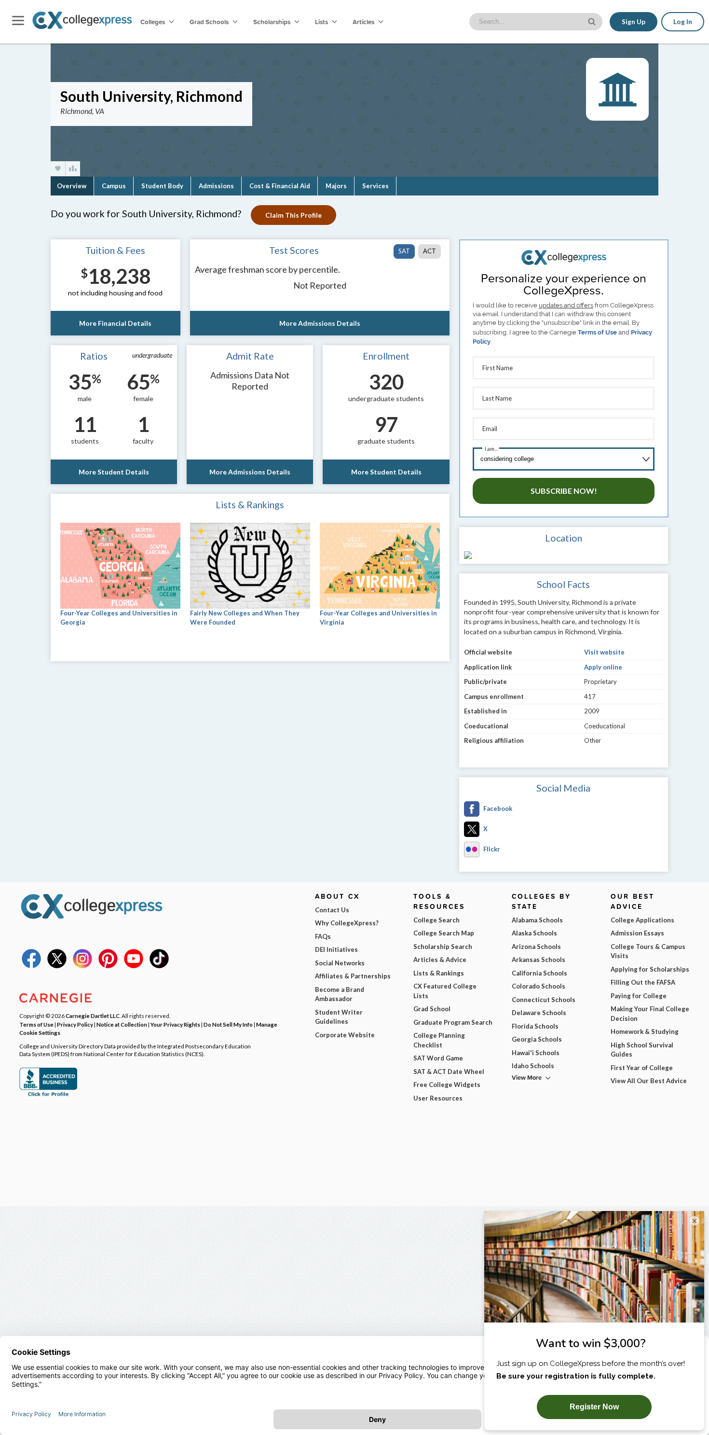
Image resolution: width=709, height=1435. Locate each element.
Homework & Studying (645, 1031)
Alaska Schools (534, 933)
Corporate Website (345, 1035)
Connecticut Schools (543, 999)
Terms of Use (597, 332)
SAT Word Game (438, 1058)
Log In (682, 22)
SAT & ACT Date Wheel (448, 1071)
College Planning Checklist (439, 1040)
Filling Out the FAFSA (643, 982)
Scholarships (272, 22)
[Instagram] (82, 966)
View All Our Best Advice (649, 1081)
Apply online (603, 667)
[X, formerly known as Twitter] (57, 966)
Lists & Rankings (438, 973)
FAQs (323, 936)
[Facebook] (31, 966)
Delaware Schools (539, 1013)
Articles (364, 22)
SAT (404, 251)
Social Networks (340, 963)
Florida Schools (535, 1026)
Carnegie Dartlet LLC (93, 1015)
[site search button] (593, 21)
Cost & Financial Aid (279, 186)
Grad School (431, 1009)
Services (375, 186)
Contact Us (332, 910)
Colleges (152, 22)
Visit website (604, 652)
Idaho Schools (533, 1066)
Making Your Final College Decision (650, 1013)
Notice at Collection (121, 1024)
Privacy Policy (75, 1024)
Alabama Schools (537, 920)
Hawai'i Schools (535, 1053)
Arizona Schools (536, 946)
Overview (71, 186)
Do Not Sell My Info (228, 1024)
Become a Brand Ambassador (339, 994)
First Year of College (642, 1068)
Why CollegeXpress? (347, 923)
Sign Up (633, 22)
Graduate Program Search (452, 1022)
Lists (322, 22)
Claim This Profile (293, 215)
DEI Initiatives (336, 949)
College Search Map (443, 933)
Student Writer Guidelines (339, 1017)
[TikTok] (159, 966)
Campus (114, 186)
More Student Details (114, 472)
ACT (429, 251)
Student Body (162, 186)
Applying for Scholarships (650, 969)
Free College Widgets (446, 1084)
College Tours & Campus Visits (648, 951)
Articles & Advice (439, 959)
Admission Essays (637, 933)
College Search (436, 920)
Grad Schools (210, 22)
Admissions (216, 186)
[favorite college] (58, 168)
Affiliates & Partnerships (353, 976)
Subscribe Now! (564, 490)
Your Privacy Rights (175, 1024)
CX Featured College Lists (445, 991)
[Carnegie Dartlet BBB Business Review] (48, 1095)
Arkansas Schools (538, 959)
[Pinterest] (108, 966)
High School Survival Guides (642, 1050)
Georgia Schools (537, 1039)
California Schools (539, 973)
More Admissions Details (319, 323)
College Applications (642, 920)
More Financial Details (115, 323)
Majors (336, 186)
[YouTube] (134, 966)
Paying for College (639, 996)
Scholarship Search (442, 946)
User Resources (438, 1098)
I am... (491, 449)
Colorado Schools (538, 986)
